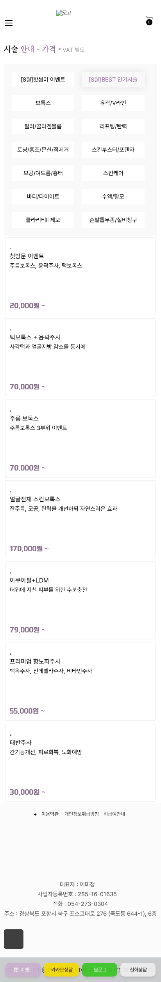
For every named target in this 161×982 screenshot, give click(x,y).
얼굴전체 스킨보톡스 (63, 524)
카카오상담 (61, 970)
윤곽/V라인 (113, 103)
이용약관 (51, 814)
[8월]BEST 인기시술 (113, 79)
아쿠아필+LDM (48, 605)
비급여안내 (114, 814)
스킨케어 (113, 173)
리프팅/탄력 (113, 126)
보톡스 (43, 103)
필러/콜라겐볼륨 (43, 126)
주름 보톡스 (38, 443)
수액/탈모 (113, 196)
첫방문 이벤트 (46, 281)
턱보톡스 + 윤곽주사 (48, 362)
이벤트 (26, 970)
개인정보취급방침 (81, 814)
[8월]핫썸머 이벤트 (43, 79)
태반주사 (46, 767)
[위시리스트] (80, 246)
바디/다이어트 (43, 196)
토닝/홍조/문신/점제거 (43, 149)
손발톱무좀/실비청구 (113, 220)
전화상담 (138, 970)
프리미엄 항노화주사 (51, 686)
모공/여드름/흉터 (43, 173)
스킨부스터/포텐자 (113, 149)
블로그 (100, 970)
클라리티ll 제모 (43, 220)
